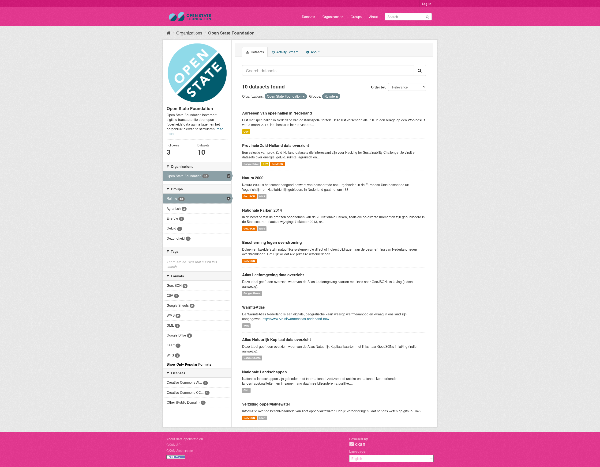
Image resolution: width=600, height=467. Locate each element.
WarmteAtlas (253, 307)
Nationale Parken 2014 (262, 210)
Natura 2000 (252, 177)
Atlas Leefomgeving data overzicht (273, 274)
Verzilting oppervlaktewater (266, 404)
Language (357, 451)
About (373, 16)
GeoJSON (277, 164)
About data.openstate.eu (184, 438)
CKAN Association (179, 450)
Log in (426, 3)
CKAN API (173, 444)
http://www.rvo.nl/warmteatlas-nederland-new (295, 318)
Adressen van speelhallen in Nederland (277, 113)
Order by (378, 87)
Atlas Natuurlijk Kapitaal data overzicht (276, 339)
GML (246, 390)
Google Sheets (252, 293)
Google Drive (251, 164)
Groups (356, 16)
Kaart (262, 418)
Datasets (308, 16)
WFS (246, 325)
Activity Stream (286, 52)
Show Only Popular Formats (189, 364)
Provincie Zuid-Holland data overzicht (275, 145)
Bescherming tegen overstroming (272, 242)
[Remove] (304, 96)
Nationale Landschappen (264, 372)
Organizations (332, 16)
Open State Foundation (231, 33)
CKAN (357, 444)
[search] (420, 70)
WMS (262, 196)
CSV (246, 131)
